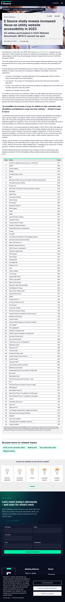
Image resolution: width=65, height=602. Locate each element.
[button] (62, 3)
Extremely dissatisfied (7, 479)
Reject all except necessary (47, 588)
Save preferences (47, 583)
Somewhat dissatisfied (20, 479)
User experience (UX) (48, 447)
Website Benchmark (42, 52)
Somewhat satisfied (44, 479)
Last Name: (7, 534)
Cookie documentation (18, 598)
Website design (9, 451)
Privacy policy (6, 598)
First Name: (7, 527)
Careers (51, 574)
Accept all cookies (47, 594)
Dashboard (6, 9)
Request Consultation (33, 552)
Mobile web (32, 447)
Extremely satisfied (57, 479)
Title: (6, 542)
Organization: (37, 542)
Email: (35, 527)
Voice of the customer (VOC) (14, 447)
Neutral (32, 478)
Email (56, 16)
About (50, 569)
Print (48, 16)
